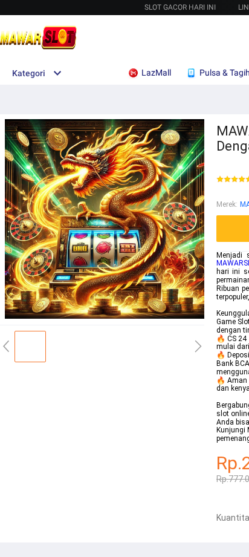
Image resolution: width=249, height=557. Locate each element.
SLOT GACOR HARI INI (180, 7)
